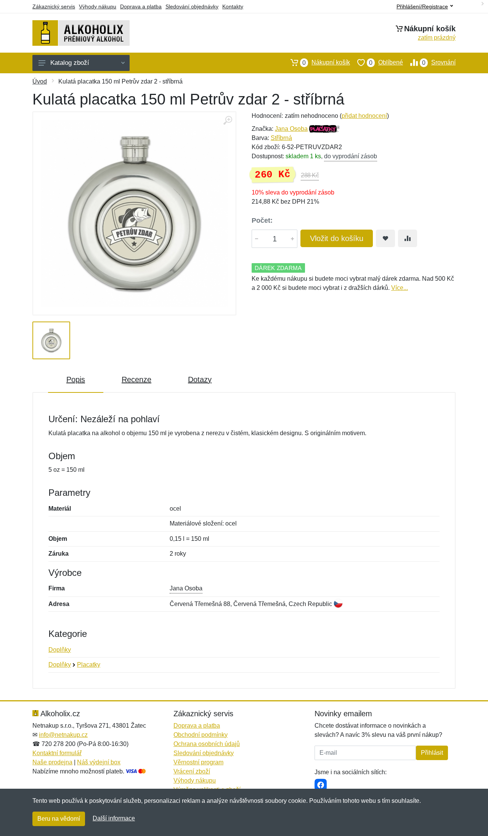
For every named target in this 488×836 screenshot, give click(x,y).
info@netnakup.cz (63, 735)
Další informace (114, 818)
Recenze (136, 379)
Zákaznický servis (53, 6)
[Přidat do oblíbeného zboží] (385, 238)
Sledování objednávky (191, 6)
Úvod (39, 81)
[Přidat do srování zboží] (407, 238)
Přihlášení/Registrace (422, 6)
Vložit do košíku (336, 238)
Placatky (88, 664)
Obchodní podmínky (200, 735)
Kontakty (232, 6)
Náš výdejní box (98, 762)
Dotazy (200, 379)
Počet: (262, 220)
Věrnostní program (198, 762)
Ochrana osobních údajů (206, 744)
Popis (75, 379)
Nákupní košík (326, 62)
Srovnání (439, 62)
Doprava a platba (141, 6)
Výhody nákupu (97, 6)
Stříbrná (281, 138)
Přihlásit (432, 752)
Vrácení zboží (191, 771)
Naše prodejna (52, 762)
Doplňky (59, 649)
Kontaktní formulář (57, 753)
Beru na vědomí (58, 818)
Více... (399, 288)
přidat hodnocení (364, 116)
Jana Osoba (291, 128)
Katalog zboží (69, 62)
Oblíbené (386, 62)
